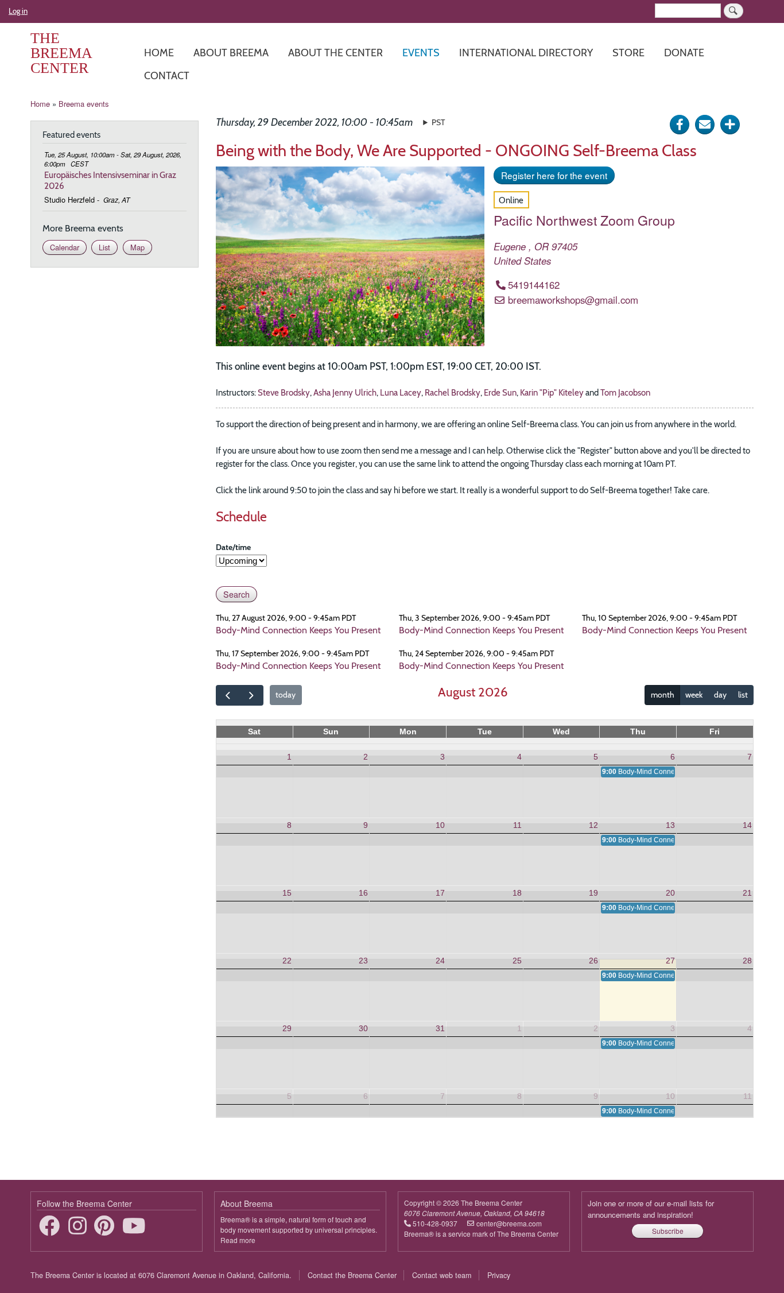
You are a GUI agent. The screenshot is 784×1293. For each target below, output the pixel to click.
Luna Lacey (400, 392)
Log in (18, 11)
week (694, 695)
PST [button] (438, 122)
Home (159, 53)
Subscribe (668, 1231)
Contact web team (441, 1275)
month (662, 695)
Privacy (498, 1275)
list (743, 695)
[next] (251, 695)
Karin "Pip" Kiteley (552, 392)
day (720, 695)
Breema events (84, 103)
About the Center (335, 53)
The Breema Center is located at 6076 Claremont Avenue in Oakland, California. (161, 1275)
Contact (166, 75)
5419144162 (534, 285)
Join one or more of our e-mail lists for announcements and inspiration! (651, 1209)
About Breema (231, 53)
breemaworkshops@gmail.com (573, 300)
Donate (684, 53)
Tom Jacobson (625, 392)
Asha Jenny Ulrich (345, 392)
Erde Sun (500, 392)
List (104, 247)
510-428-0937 (435, 1223)
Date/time (233, 547)
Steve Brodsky (284, 392)
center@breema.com (509, 1223)
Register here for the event (554, 175)
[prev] (228, 695)
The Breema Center (61, 53)
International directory (526, 53)
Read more (237, 1240)
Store (628, 53)
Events (421, 53)
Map (137, 247)
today (285, 695)
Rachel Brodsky (452, 392)
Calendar (64, 247)
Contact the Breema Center (352, 1275)
